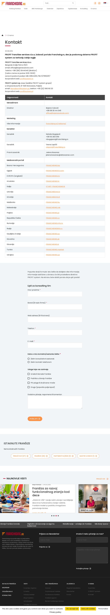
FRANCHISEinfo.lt (53, 197)
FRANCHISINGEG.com (55, 170)
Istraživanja (28, 601)
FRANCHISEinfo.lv (53, 192)
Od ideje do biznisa (30, 604)
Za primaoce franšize (52, 591)
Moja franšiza (28, 598)
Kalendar (50, 9)
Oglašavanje (72, 9)
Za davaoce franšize (52, 595)
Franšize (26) (39, 456)
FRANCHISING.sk (52, 239)
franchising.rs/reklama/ (56, 123)
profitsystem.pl (26, 91)
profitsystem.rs (26, 78)
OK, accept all (72, 608)
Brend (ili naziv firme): (37, 303)
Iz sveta (26, 591)
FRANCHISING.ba (53, 165)
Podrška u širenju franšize (41, 378)
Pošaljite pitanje (82, 568)
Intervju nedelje (29, 595)
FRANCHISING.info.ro (54, 223)
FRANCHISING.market (55, 249)
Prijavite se (43, 547)
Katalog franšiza (15, 9)
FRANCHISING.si (52, 244)
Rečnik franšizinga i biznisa (54, 601)
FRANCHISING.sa (53, 234)
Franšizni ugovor (51, 598)
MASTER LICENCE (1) (87, 456)
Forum (69, 595)
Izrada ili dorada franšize (41, 374)
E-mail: (31, 341)
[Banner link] (55, 22)
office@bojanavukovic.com (57, 113)
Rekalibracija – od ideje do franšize (68, 524)
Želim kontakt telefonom (41, 362)
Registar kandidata (73, 588)
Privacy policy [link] (55, 612)
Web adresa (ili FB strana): (39, 315)
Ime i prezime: (34, 290)
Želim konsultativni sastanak (42, 359)
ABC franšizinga (37, 9)
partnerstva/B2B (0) (62, 456)
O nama (93, 9)
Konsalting (84, 9)
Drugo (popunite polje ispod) (43, 387)
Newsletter (70, 591)
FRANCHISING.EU (53, 176)
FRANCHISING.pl (52, 213)
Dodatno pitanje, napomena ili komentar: (45, 394)
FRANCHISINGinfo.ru (54, 228)
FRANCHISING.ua (53, 255)
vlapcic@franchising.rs (55, 147)
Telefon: (32, 328)
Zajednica (60, 9)
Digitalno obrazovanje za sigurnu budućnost (32, 525)
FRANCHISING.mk (53, 207)
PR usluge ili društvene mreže (43, 383)
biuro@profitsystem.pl (19, 88)
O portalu (91, 588)
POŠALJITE (33, 419)
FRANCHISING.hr (52, 181)
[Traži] (73, 3)
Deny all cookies (88, 608)
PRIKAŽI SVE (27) (19, 456)
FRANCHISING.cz (53, 218)
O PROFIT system (94, 591)
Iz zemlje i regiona (30, 588)
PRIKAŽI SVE (100, 479)
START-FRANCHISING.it (55, 186)
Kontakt (91, 595)
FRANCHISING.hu (53, 202)
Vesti (25, 9)
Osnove (47, 588)
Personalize (103, 608)
